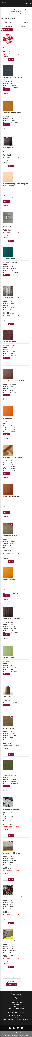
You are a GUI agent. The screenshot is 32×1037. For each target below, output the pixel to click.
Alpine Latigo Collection (11, 496)
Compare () (7, 29)
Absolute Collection (9, 259)
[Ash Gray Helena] (8, 721)
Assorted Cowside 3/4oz (11, 853)
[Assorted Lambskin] (8, 934)
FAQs (23, 1019)
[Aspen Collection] (8, 765)
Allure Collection (8, 418)
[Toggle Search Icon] (23, 3)
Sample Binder (8, 148)
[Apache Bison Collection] (8, 612)
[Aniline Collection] (8, 572)
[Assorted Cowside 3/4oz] (8, 846)
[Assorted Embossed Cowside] (8, 890)
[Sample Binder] (8, 141)
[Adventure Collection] (8, 335)
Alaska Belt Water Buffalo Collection (15, 381)
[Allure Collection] (8, 411)
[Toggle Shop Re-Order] (20, 3)
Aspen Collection (9, 772)
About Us (13, 1019)
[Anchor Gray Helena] (8, 528)
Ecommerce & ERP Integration (11, 1035)
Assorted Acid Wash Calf (11, 809)
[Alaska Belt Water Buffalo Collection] (8, 374)
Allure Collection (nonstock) (12, 457)
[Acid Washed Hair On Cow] (8, 291)
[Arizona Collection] (8, 651)
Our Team (18, 1019)
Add (11, 59)
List (24, 26)
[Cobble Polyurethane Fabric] (8, 70)
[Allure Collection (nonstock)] (8, 450)
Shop (8, 1019)
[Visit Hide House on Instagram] (14, 1028)
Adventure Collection (10, 342)
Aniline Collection (9, 579)
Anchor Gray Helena (10, 535)
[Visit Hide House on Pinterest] (18, 1028)
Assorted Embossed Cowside (13, 897)
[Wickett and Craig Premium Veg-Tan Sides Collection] (8, 177)
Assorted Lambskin (9, 941)
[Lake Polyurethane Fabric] (8, 106)
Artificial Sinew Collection (12, 697)
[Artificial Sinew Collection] (8, 690)
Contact (27, 1019)
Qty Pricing (5, 160)
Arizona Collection (9, 658)
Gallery (9, 26)
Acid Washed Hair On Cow (12, 298)
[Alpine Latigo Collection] (8, 489)
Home (4, 1019)
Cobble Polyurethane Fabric (12, 77)
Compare (6, 56)
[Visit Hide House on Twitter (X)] (22, 1028)
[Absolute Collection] (8, 252)
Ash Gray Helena (8, 728)
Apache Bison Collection (11, 618)
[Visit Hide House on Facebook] (10, 1028)
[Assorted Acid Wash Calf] (8, 802)
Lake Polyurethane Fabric (12, 113)
